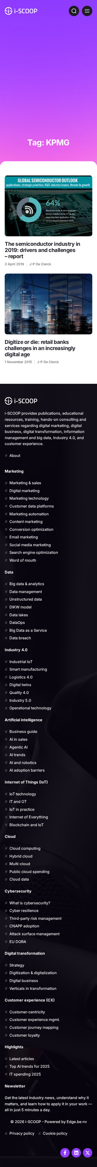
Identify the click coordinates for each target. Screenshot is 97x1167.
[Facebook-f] (65, 1153)
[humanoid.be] (21, 11)
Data (9, 572)
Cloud (10, 836)
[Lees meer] (48, 206)
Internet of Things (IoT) (26, 782)
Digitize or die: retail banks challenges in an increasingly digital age (40, 348)
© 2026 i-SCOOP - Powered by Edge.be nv (48, 1121)
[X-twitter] (87, 1153)
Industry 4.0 (16, 649)
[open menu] (87, 11)
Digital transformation (25, 953)
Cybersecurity (18, 891)
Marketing (14, 471)
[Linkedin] (76, 1153)
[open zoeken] (74, 11)
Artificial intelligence (23, 719)
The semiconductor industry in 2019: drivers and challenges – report (42, 250)
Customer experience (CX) (30, 1000)
